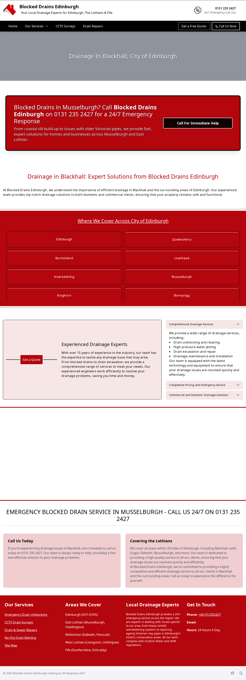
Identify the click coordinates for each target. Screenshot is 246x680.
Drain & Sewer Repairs (21, 630)
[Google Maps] (241, 673)
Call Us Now (227, 26)
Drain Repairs (93, 26)
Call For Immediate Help (198, 123)
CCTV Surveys (65, 26)
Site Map (11, 645)
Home (12, 26)
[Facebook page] (232, 673)
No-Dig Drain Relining (20, 638)
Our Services (34, 26)
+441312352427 (209, 614)
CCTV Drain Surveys (19, 622)
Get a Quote (31, 360)
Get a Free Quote (194, 26)
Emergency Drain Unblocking (26, 614)
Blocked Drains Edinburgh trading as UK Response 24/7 (49, 673)
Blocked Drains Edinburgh (49, 6)
